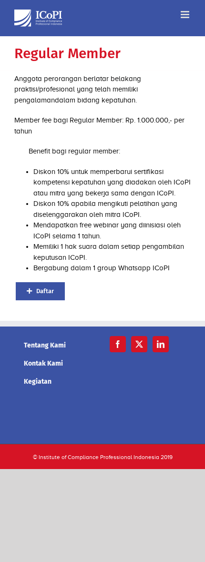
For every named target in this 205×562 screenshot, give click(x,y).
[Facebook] (118, 344)
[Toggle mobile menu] (186, 15)
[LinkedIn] (161, 344)
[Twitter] (139, 344)
